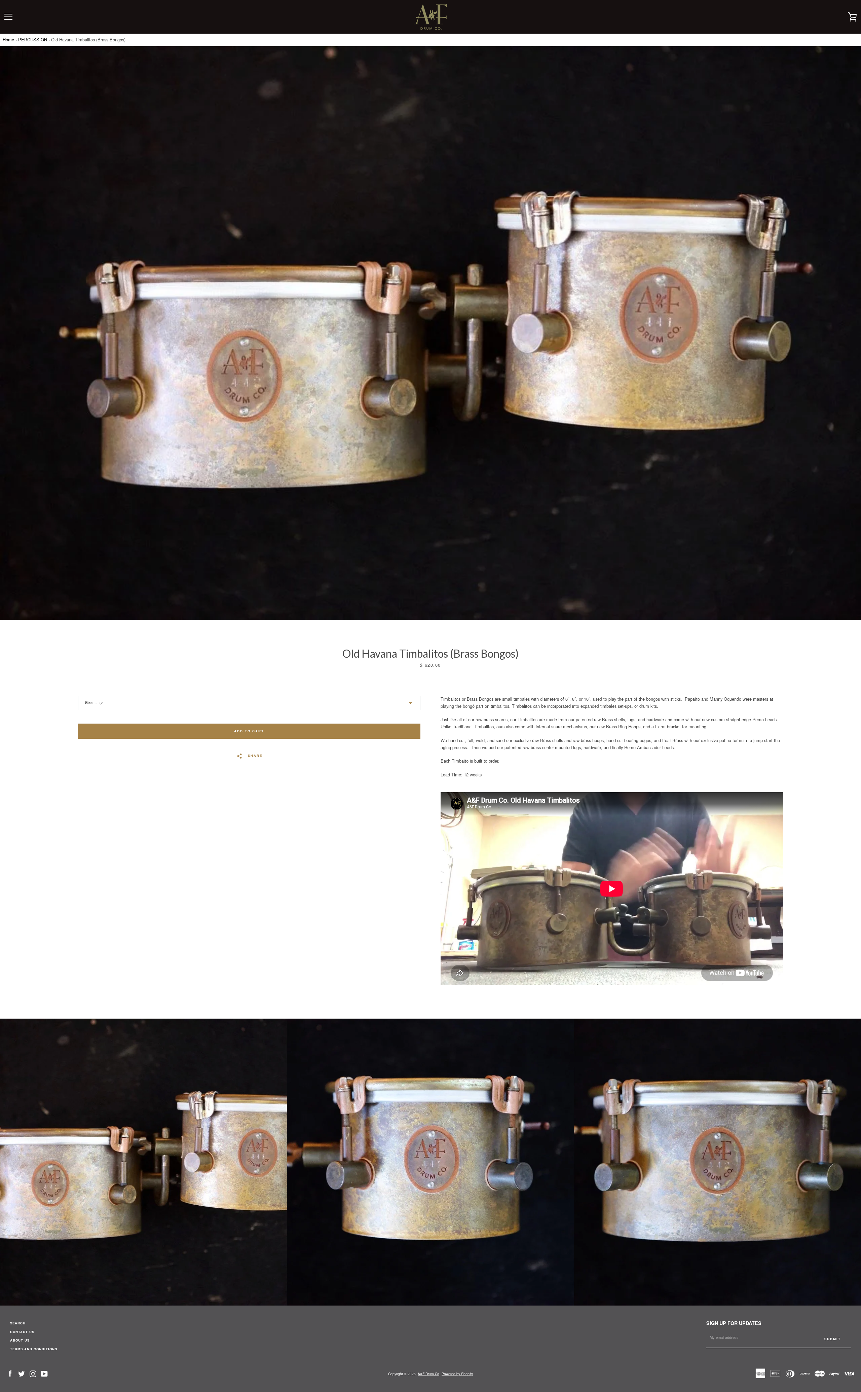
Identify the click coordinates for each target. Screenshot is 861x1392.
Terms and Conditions (33, 1349)
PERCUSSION (32, 39)
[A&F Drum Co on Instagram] (33, 1373)
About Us (20, 1340)
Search (18, 1323)
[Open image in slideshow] (430, 333)
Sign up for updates (733, 1323)
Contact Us (22, 1331)
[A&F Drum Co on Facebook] (10, 1373)
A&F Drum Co (428, 1373)
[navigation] (8, 16)
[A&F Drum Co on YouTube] (44, 1373)
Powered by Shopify (457, 1373)
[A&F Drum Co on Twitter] (21, 1373)
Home (8, 39)
